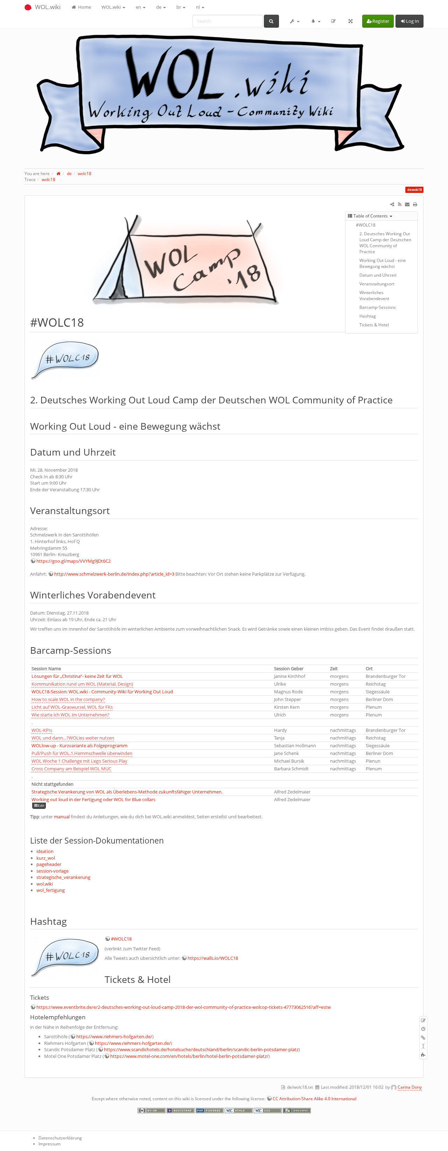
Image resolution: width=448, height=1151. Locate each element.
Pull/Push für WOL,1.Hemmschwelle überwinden (81, 753)
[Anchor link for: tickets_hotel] (175, 979)
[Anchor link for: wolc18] (90, 321)
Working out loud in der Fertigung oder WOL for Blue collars (93, 799)
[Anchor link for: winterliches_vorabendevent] (160, 594)
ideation (45, 851)
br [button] (179, 7)
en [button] (139, 7)
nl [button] (198, 7)
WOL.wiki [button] (112, 7)
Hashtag (367, 316)
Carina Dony (410, 1087)
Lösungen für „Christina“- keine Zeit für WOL (77, 676)
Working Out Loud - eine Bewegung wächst (382, 263)
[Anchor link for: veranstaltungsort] (114, 510)
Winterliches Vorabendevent (374, 295)
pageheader (48, 864)
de (69, 173)
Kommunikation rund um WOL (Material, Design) (82, 684)
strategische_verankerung (63, 877)
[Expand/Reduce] (350, 21)
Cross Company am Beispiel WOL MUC (71, 768)
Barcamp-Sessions (377, 307)
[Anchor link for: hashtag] (71, 920)
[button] (294, 21)
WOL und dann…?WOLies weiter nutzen (72, 738)
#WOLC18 (366, 225)
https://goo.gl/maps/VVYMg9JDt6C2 (73, 561)
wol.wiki (44, 884)
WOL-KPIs (41, 730)
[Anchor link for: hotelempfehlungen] (88, 1017)
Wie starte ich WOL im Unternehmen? (70, 715)
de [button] (159, 7)
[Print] (415, 204)
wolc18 (84, 173)
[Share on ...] (392, 204)
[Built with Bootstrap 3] (181, 1110)
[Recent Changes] (400, 204)
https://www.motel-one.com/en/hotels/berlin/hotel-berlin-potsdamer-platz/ (189, 1056)
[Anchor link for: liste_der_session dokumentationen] (168, 840)
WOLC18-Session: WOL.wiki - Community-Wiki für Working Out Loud (102, 691)
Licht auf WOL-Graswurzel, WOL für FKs (72, 707)
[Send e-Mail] (408, 204)
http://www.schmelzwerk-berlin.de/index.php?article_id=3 (114, 574)
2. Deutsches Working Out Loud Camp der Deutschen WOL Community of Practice (385, 243)
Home (84, 7)
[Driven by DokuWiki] (297, 1110)
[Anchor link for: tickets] (52, 997)
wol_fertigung (50, 890)
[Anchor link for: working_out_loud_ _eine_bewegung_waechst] (225, 425)
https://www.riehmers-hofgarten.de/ (114, 1036)
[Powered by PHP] (210, 1110)
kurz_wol (45, 858)
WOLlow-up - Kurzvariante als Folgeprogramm (79, 745)
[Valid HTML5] (239, 1110)
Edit (41, 805)
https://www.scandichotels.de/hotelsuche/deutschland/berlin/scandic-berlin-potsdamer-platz (201, 1049)
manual (62, 816)
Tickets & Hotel (374, 325)
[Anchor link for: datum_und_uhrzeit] (120, 451)
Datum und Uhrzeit (378, 275)
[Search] (271, 21)
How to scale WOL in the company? (68, 699)
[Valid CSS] (268, 1110)
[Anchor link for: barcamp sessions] (116, 649)
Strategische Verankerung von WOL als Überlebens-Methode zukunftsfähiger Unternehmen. (127, 792)
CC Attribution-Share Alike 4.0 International (314, 1099)
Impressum (49, 1144)
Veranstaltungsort (376, 284)
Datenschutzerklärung (60, 1138)
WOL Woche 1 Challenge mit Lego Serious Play (79, 761)
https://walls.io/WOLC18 (213, 958)
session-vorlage (52, 871)
